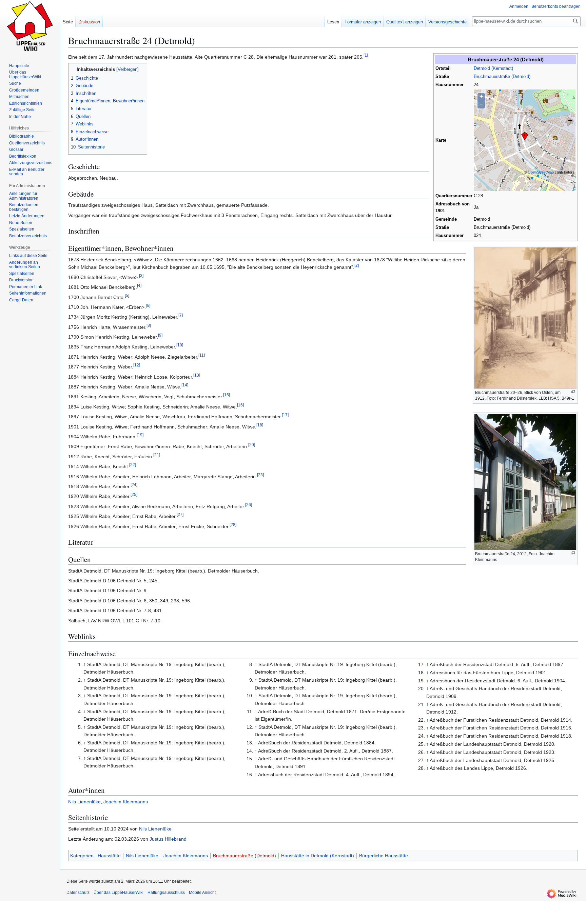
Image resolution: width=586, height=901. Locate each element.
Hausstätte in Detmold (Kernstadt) (317, 855)
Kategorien (82, 855)
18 (259, 425)
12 (136, 365)
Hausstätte (109, 855)
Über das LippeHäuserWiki (118, 892)
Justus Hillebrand (168, 839)
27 (180, 514)
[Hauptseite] (30, 27)
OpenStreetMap (541, 172)
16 (240, 405)
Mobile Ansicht (202, 892)
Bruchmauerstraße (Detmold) (502, 76)
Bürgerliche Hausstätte (383, 855)
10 (179, 345)
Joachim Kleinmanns (125, 801)
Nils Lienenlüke (84, 801)
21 (156, 455)
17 (285, 415)
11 (201, 355)
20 (251, 445)
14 (184, 385)
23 (260, 475)
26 (248, 504)
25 (134, 495)
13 (196, 375)
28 (233, 524)
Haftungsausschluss (166, 892)
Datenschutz (78, 892)
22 (132, 465)
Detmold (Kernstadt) (493, 68)
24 (134, 484)
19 (140, 435)
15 (226, 395)
